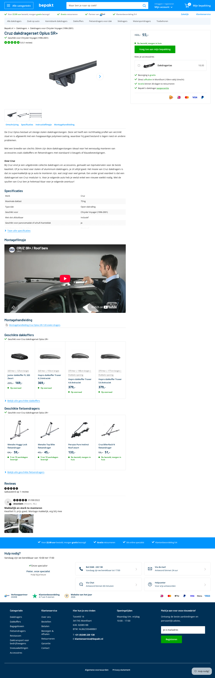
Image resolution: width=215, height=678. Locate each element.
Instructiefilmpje (44, 124)
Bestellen (46, 621)
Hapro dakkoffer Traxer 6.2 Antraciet (49, 377)
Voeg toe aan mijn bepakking (155, 49)
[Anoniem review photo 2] (26, 523)
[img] (20, 500)
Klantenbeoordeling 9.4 (126, 14)
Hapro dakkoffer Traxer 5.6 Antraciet (110, 381)
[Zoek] (144, 5)
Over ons (46, 616)
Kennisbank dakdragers (56, 21)
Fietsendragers (18, 630)
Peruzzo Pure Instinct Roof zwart (78, 446)
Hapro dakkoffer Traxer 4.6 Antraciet (79, 381)
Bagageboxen (17, 626)
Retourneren (48, 638)
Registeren (171, 639)
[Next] (100, 76)
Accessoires (16, 652)
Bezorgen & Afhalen (47, 632)
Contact (45, 647)
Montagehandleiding (64, 124)
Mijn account (162, 7)
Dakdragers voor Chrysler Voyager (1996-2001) (51, 28)
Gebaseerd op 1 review (16, 491)
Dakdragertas (165, 65)
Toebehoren (162, 21)
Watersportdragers (142, 21)
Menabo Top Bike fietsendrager (46, 446)
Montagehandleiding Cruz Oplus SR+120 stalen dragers (34, 325)
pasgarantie (163, 88)
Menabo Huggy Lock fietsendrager (17, 446)
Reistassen (15, 635)
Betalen (45, 626)
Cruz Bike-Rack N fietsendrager (107, 446)
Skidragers (122, 21)
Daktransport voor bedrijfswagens (19, 642)
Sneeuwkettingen (19, 647)
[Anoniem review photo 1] (11, 523)
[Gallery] (65, 83)
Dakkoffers (78, 21)
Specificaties (27, 124)
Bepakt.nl (8, 28)
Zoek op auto (33, 21)
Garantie (46, 643)
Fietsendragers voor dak (100, 21)
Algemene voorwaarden (96, 669)
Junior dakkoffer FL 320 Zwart (19, 377)
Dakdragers (21, 28)
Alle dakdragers (14, 21)
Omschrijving (12, 124)
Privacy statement (121, 669)
